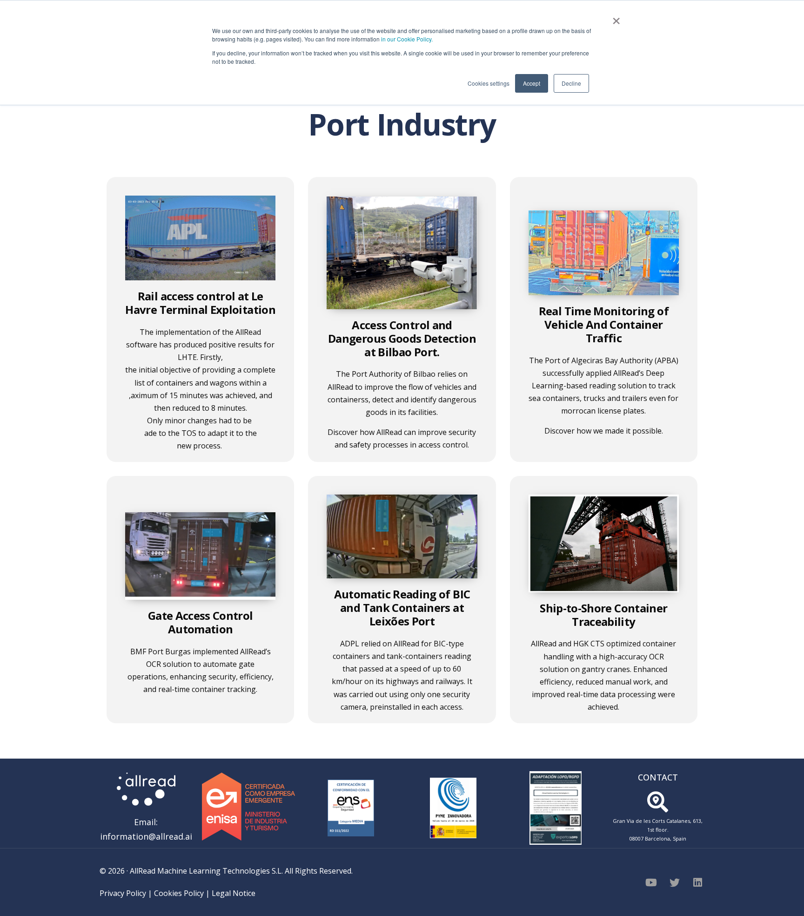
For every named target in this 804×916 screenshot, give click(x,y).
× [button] (616, 18)
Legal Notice (233, 893)
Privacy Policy (123, 893)
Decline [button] (571, 83)
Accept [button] (531, 83)
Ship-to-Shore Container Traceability (603, 614)
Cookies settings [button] (488, 83)
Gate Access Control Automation (200, 622)
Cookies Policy (179, 893)
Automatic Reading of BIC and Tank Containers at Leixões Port (402, 607)
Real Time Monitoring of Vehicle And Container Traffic (604, 324)
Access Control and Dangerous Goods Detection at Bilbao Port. (402, 338)
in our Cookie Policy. (407, 39)
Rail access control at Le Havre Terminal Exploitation (200, 302)
